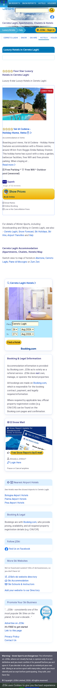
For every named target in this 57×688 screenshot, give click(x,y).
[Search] (52, 10)
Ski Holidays (41, 231)
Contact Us (10, 640)
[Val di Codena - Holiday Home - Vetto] (24, 103)
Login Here (15, 462)
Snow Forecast (26, 231)
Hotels (44, 37)
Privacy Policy (12, 636)
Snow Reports (29, 3)
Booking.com (30, 522)
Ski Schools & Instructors (21, 584)
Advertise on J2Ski (14, 623)
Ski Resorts (14, 3)
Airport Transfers (15, 235)
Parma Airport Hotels (15, 499)
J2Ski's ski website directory (22, 576)
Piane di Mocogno (18, 261)
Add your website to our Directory (22, 590)
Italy (21, 30)
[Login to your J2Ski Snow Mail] (28, 438)
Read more (8, 164)
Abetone (40, 258)
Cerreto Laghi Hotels (22, 283)
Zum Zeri (34, 261)
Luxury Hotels (8, 30)
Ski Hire (33, 37)
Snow (23, 37)
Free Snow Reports (26, 452)
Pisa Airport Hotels (14, 502)
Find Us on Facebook (19, 548)
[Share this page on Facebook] (52, 18)
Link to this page (13, 630)
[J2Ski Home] (8, 9)
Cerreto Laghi (10, 37)
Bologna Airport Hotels (16, 495)
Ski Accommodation (17, 580)
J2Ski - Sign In (47, 30)
